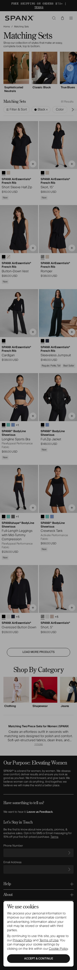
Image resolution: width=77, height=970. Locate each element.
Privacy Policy (22, 940)
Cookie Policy (58, 948)
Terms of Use (49, 940)
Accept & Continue (38, 958)
